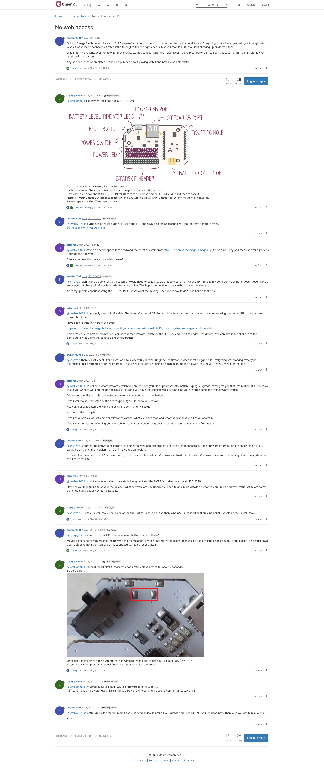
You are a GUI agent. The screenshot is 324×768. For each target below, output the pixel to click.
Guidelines (140, 760)
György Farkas (75, 95)
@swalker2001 (114, 96)
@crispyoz (107, 276)
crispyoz (71, 244)
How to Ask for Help (184, 760)
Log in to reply (256, 81)
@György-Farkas (77, 223)
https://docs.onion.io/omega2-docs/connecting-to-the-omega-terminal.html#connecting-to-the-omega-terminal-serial (139, 328)
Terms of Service (159, 760)
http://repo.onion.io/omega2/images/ (186, 250)
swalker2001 (74, 38)
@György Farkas (110, 218)
